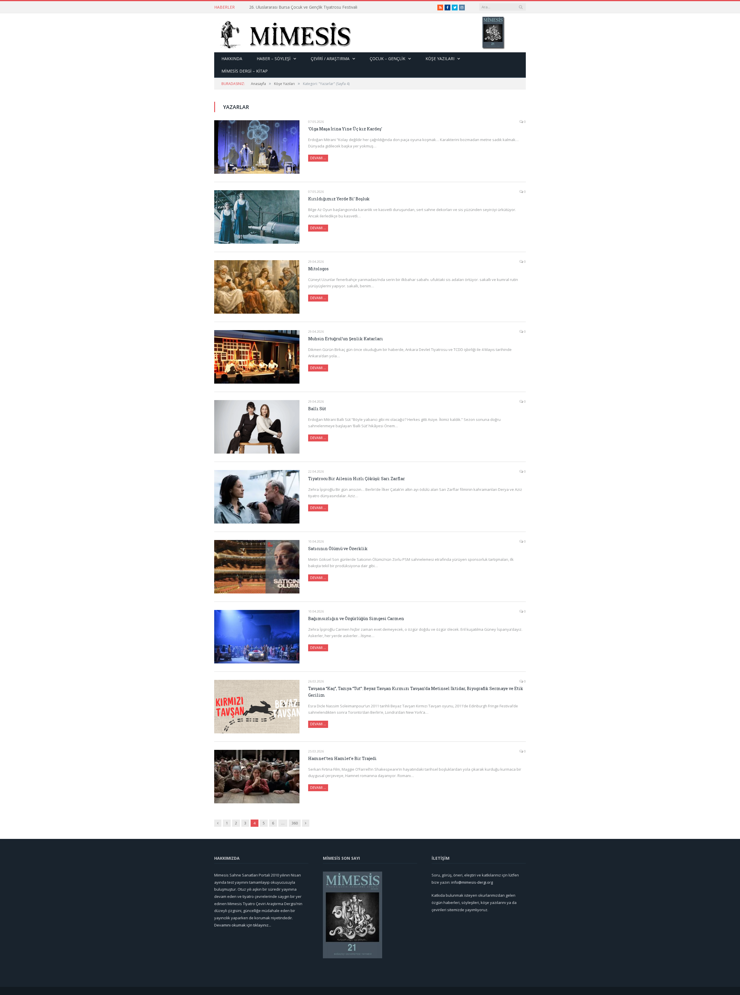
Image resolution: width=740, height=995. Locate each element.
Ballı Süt (317, 408)
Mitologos (318, 268)
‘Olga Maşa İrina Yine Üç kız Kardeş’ (345, 129)
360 (295, 823)
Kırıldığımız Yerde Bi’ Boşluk (339, 198)
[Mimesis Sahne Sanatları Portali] (283, 32)
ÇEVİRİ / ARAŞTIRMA (330, 58)
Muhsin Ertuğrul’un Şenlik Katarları (345, 338)
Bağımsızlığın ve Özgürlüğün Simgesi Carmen (356, 618)
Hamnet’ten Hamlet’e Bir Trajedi (342, 758)
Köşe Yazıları (440, 58)
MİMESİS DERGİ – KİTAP (244, 71)
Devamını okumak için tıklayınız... (242, 925)
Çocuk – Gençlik (387, 58)
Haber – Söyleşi (274, 58)
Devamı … (318, 158)
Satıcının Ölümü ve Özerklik (338, 548)
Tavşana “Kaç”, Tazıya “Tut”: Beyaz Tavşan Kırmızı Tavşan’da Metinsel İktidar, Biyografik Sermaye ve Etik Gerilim (415, 692)
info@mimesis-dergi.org (472, 882)
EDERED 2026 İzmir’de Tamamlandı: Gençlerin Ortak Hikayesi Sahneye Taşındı (315, 7)
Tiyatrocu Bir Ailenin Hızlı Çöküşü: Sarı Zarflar (356, 478)
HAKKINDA (231, 58)
